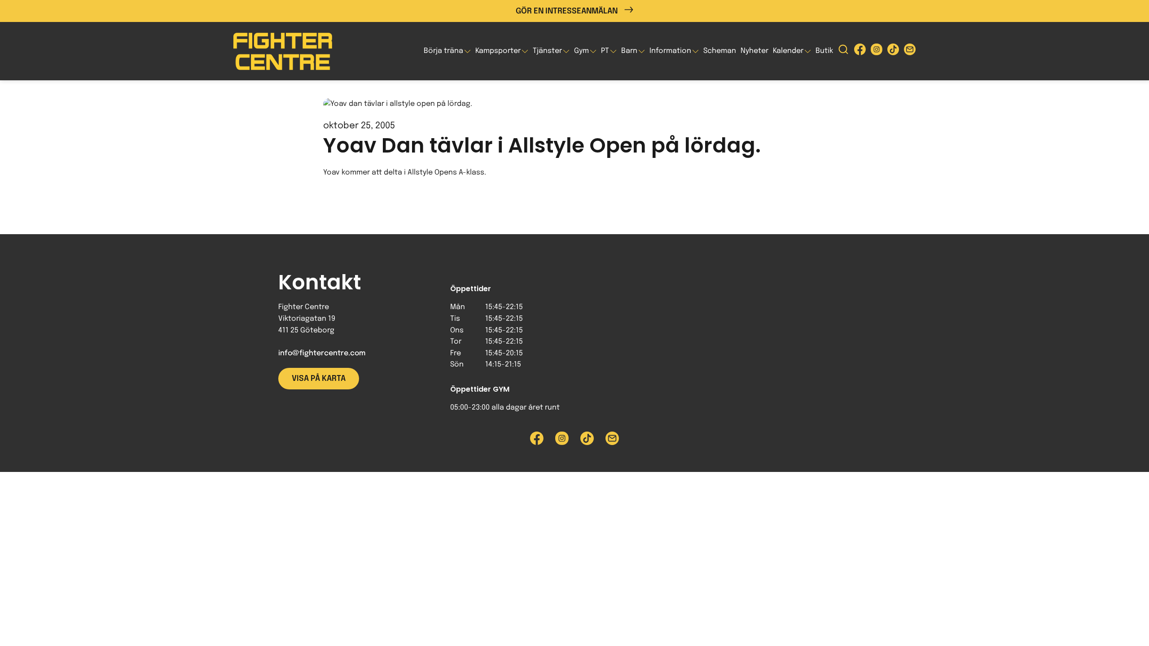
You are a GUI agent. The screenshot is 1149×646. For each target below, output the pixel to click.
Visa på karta (319, 379)
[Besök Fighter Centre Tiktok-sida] (893, 51)
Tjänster (547, 51)
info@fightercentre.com (321, 353)
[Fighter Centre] (282, 51)
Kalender (788, 51)
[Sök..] (843, 51)
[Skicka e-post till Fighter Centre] (910, 51)
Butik (824, 51)
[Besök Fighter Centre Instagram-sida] (876, 51)
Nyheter (754, 51)
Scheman (719, 51)
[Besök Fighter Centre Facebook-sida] (860, 51)
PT (605, 51)
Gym (581, 51)
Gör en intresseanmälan (567, 11)
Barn (629, 51)
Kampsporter (498, 51)
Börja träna (443, 51)
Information (670, 51)
